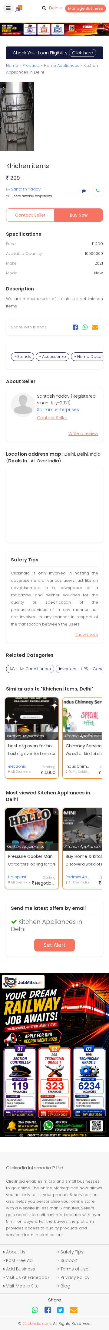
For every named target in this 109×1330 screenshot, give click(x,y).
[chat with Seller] (83, 191)
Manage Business (85, 8)
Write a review (83, 433)
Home (12, 65)
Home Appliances (61, 65)
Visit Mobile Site (22, 1286)
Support (69, 1260)
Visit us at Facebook (28, 1277)
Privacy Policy (75, 1277)
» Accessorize (52, 356)
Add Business (20, 1269)
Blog (65, 1286)
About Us (15, 1252)
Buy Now (79, 215)
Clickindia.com (37, 1323)
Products (31, 65)
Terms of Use (74, 1269)
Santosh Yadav (26, 189)
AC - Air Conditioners (30, 669)
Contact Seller (30, 215)
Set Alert (54, 945)
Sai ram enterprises (58, 409)
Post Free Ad (19, 1260)
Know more (86, 634)
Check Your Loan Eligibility (53, 53)
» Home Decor (88, 356)
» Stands (22, 356)
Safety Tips (72, 1252)
